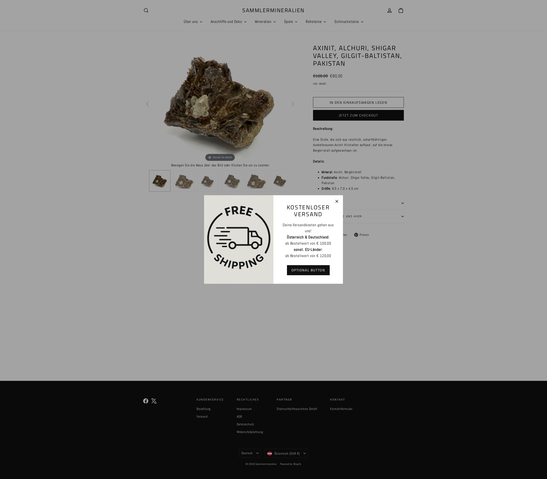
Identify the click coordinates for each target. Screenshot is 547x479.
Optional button (308, 270)
